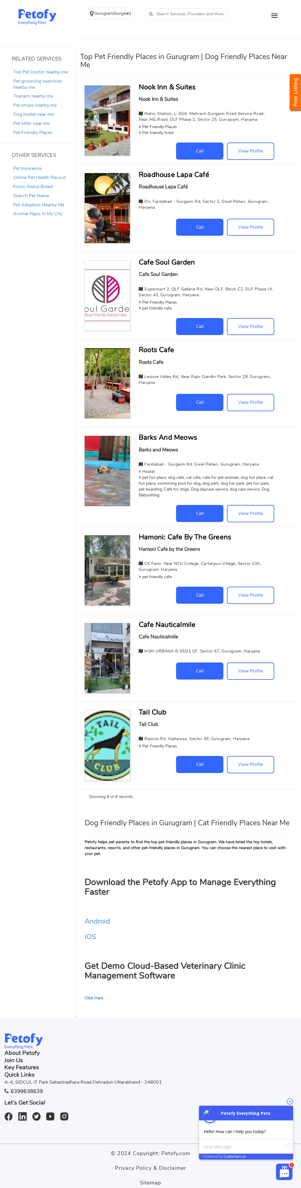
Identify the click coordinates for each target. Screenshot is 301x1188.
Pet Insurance (27, 168)
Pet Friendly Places (33, 132)
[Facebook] (10, 1113)
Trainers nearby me (33, 96)
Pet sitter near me (31, 123)
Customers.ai (235, 1156)
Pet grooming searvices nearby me (37, 84)
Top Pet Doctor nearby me (40, 72)
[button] (110, 13)
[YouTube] (52, 1113)
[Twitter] (38, 1113)
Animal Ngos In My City (37, 213)
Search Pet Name (31, 196)
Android (97, 921)
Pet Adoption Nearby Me (38, 205)
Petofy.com (175, 1153)
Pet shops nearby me (35, 105)
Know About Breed (33, 186)
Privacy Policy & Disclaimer (150, 1168)
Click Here (94, 998)
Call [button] (200, 151)
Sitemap (150, 1182)
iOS (90, 936)
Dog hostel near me (33, 114)
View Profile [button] (250, 151)
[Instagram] (66, 1113)
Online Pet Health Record (39, 177)
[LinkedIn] (24, 1113)
